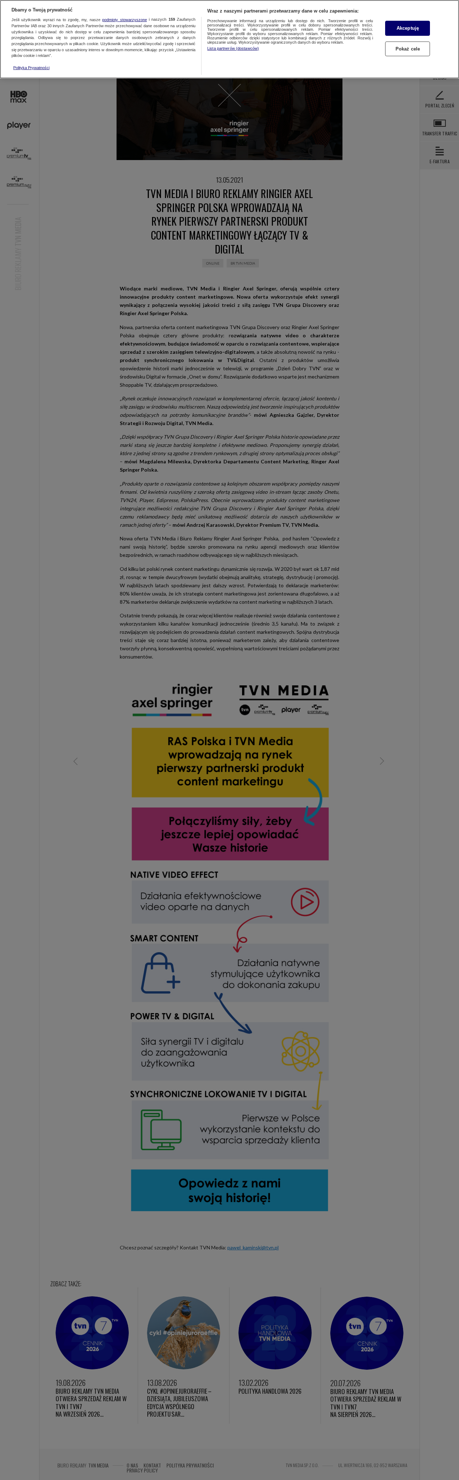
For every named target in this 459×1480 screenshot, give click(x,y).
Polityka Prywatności (31, 68)
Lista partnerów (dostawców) (233, 48)
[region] (229, 39)
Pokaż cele (408, 49)
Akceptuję (408, 28)
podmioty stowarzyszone (124, 20)
